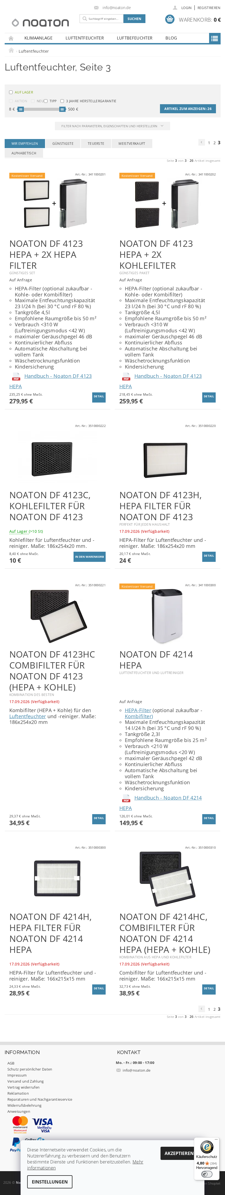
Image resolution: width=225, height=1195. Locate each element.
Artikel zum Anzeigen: (188, 108)
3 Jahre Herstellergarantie (91, 101)
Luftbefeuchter (134, 38)
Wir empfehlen (25, 143)
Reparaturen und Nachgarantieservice (39, 1099)
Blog (171, 38)
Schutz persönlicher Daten (29, 1069)
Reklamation (18, 1093)
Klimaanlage (38, 38)
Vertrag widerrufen (23, 1087)
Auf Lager (24, 92)
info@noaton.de (137, 1070)
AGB (11, 1063)
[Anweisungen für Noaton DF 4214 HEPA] (126, 797)
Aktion (21, 101)
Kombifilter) (139, 716)
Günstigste (63, 143)
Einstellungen (50, 1182)
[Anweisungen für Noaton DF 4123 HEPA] (16, 376)
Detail (99, 396)
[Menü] (216, 1140)
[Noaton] (40, 22)
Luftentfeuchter (85, 38)
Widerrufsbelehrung (24, 1105)
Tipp (53, 101)
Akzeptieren (179, 1153)
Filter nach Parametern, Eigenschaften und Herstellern (109, 126)
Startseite (11, 38)
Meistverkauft (132, 143)
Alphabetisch (24, 153)
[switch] (206, 1174)
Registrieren (209, 7)
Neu (40, 101)
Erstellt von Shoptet (204, 1183)
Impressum (17, 1075)
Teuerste (96, 143)
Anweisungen (18, 1111)
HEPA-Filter (138, 710)
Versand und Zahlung (25, 1081)
